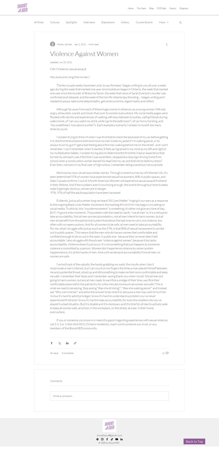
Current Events (144, 22)
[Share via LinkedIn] (67, 343)
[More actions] (167, 44)
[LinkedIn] (121, 439)
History (125, 22)
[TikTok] (112, 439)
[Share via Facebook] (51, 343)
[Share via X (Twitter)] (59, 343)
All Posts (39, 22)
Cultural (54, 22)
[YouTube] (116, 439)
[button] (180, 22)
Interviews (89, 22)
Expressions (108, 22)
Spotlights (71, 22)
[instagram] (102, 439)
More (162, 22)
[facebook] (107, 439)
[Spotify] (97, 439)
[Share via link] (75, 343)
